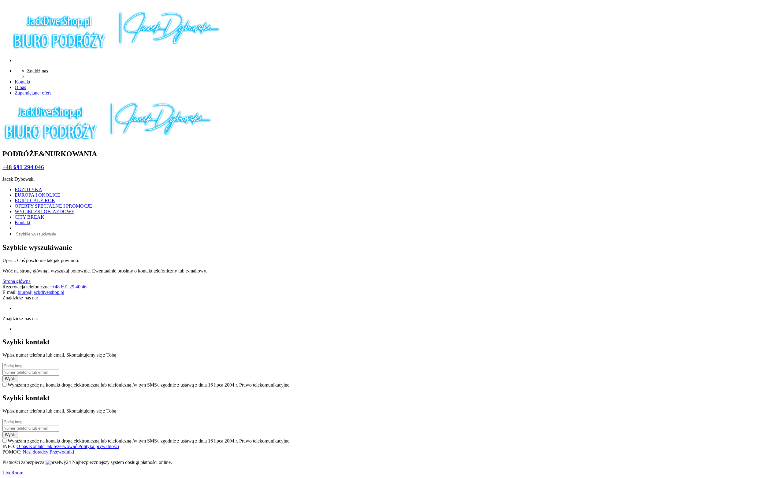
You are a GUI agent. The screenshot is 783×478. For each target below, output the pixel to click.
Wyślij (10, 378)
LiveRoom (12, 472)
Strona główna (16, 281)
